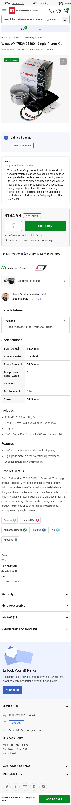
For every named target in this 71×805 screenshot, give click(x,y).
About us (10, 539)
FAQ (54, 530)
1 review (20, 49)
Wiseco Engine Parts (33, 37)
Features (38, 530)
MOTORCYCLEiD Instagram (43, 787)
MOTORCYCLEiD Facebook (7, 787)
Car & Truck (18, 3)
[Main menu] (4, 10)
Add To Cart (46, 226)
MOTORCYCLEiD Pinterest (34, 787)
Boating (44, 3)
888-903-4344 (20, 299)
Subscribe (12, 690)
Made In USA (30, 520)
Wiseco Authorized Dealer (14, 530)
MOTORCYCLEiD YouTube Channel (25, 787)
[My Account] (58, 10)
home (4, 37)
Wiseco (15, 37)
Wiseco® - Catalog (9, 520)
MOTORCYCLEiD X (16, 787)
